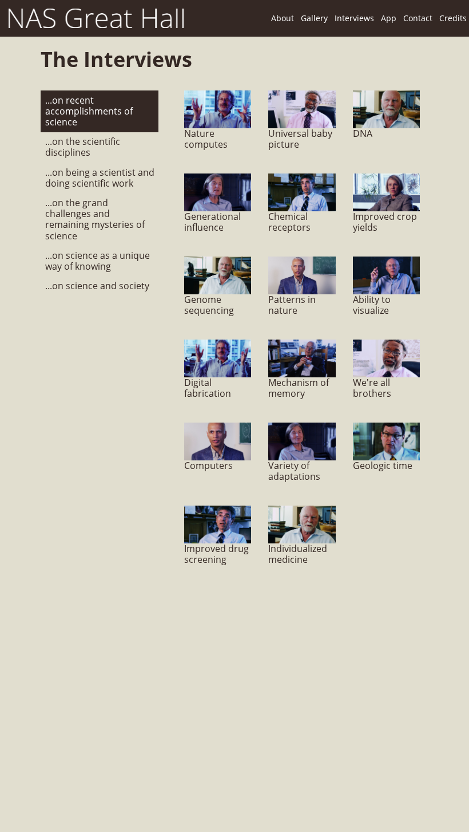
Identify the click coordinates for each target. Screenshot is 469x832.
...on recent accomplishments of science (89, 111)
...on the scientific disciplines (82, 147)
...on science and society (97, 286)
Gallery (314, 18)
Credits (453, 18)
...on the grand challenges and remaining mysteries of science (95, 220)
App (388, 18)
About (282, 18)
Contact (417, 18)
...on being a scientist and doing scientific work (99, 178)
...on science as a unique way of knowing (97, 261)
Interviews (354, 18)
